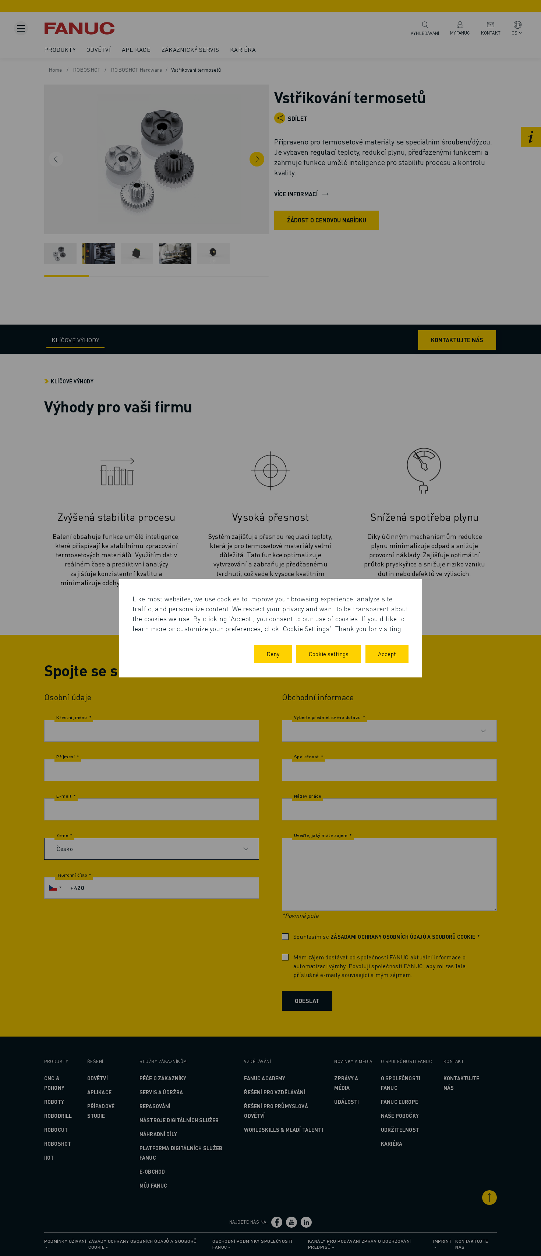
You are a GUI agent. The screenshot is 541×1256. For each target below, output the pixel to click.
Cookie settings (329, 654)
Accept (387, 654)
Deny (272, 654)
